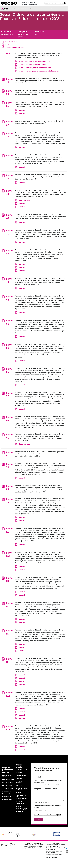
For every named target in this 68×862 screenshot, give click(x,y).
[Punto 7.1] (3, 464)
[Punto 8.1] (3, 486)
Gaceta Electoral (21, 776)
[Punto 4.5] (3, 278)
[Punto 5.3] (3, 344)
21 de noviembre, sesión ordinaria (32, 64)
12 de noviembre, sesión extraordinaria (34, 61)
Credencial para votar (31, 9)
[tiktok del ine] (15, 3)
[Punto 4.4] (3, 250)
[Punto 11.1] (3, 578)
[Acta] (3, 44)
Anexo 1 (22, 110)
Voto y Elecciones (55, 9)
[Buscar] (65, 3)
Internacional (6, 791)
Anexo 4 (22, 684)
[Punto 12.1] (3, 659)
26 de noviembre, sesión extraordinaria (35, 68)
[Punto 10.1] (3, 528)
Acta (7, 44)
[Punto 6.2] (3, 434)
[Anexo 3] (16, 270)
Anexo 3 (22, 271)
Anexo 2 (22, 113)
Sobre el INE (20, 9)
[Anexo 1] (16, 110)
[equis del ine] (5, 3)
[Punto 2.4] (3, 121)
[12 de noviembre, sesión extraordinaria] (16, 61)
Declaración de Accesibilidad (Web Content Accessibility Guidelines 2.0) (13, 834)
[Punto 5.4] (3, 368)
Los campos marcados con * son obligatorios (45, 776)
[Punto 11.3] (3, 630)
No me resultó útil (54, 785)
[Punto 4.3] (3, 230)
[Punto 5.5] (3, 393)
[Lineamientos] (16, 200)
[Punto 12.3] (3, 726)
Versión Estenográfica (14, 47)
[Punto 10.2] (3, 552)
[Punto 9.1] (3, 499)
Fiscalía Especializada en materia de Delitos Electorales (22, 809)
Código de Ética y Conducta (21, 788)
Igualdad (19, 778)
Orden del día (11, 42)
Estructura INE (6, 797)
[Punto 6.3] (3, 452)
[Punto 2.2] (3, 91)
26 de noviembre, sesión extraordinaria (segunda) (39, 71)
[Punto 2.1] (3, 79)
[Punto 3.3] (3, 175)
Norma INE (19, 773)
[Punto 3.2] (3, 155)
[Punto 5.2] (3, 320)
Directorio (19, 792)
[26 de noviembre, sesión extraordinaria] (16, 68)
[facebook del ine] (2, 3)
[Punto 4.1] (3, 190)
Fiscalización (6, 794)
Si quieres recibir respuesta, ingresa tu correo (48, 806)
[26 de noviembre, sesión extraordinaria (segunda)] (16, 71)
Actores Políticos (8, 782)
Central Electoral (21, 770)
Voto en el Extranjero (19, 781)
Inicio (13, 9)
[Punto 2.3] (3, 102)
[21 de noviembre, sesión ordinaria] (16, 64)
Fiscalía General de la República (22, 802)
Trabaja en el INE (7, 788)
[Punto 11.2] (3, 603)
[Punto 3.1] (3, 133)
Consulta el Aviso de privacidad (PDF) (47, 815)
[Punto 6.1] (3, 417)
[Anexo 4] (16, 684)
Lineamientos (24, 200)
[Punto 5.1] (3, 296)
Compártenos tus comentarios (45, 789)
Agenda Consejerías (28, 2)
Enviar (38, 819)
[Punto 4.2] (3, 215)
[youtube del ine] (8, 3)
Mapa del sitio (7, 799)
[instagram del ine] (12, 3)
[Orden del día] (3, 42)
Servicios (64, 9)
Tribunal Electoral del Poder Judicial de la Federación (21, 797)
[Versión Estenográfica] (3, 47)
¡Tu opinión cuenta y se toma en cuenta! (46, 769)
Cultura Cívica (44, 9)
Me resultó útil (41, 785)
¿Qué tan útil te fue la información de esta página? (48, 782)
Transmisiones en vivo (29, 4)
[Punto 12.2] (3, 692)
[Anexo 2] (16, 113)
